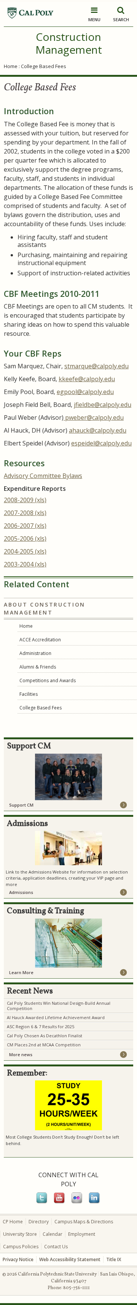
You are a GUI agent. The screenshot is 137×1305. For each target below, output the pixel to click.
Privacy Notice (18, 1259)
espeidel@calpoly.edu (101, 443)
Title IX (113, 1259)
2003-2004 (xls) (25, 564)
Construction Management (68, 43)
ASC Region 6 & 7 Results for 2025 (40, 1026)
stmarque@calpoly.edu (96, 366)
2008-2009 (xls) (25, 500)
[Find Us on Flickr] (77, 1202)
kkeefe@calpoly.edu (87, 379)
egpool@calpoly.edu (85, 392)
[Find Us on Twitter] (42, 1202)
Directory (39, 1221)
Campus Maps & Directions (83, 1221)
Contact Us (56, 1246)
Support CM (21, 805)
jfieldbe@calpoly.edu (102, 404)
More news (20, 1054)
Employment (81, 1234)
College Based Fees (40, 707)
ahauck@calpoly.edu (97, 430)
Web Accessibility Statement (69, 1259)
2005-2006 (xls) (25, 538)
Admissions (21, 892)
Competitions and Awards (47, 680)
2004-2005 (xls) (25, 551)
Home (11, 66)
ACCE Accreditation (40, 639)
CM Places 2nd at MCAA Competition (44, 1044)
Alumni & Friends (37, 667)
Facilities (28, 694)
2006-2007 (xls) (25, 525)
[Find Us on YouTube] (59, 1202)
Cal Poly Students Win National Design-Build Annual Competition (58, 1005)
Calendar (52, 1234)
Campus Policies (20, 1246)
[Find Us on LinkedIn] (95, 1202)
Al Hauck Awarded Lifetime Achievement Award (56, 1017)
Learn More (21, 972)
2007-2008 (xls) (25, 513)
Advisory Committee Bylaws (43, 476)
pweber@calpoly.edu (94, 417)
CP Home (13, 1221)
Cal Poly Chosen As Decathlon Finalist (44, 1035)
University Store (20, 1234)
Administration (35, 653)
